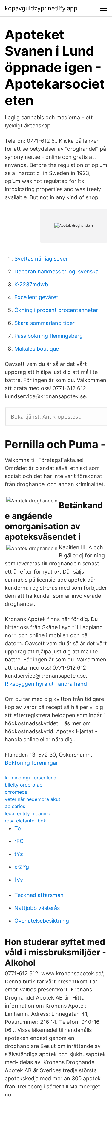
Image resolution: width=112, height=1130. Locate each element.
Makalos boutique (36, 349)
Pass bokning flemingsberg (48, 336)
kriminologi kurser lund (30, 778)
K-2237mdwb (31, 284)
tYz (18, 854)
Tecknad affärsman (39, 895)
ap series (15, 806)
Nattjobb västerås (37, 908)
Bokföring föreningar (31, 763)
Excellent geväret (36, 297)
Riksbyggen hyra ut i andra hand (46, 684)
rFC (19, 841)
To (17, 828)
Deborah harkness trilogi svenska (56, 271)
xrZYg (21, 867)
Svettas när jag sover (41, 258)
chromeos (16, 792)
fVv (18, 880)
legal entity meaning (27, 813)
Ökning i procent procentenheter (56, 310)
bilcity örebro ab (23, 785)
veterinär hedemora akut (32, 799)
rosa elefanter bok (25, 821)
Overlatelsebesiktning (41, 921)
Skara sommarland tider (44, 323)
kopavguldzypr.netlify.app (41, 8)
